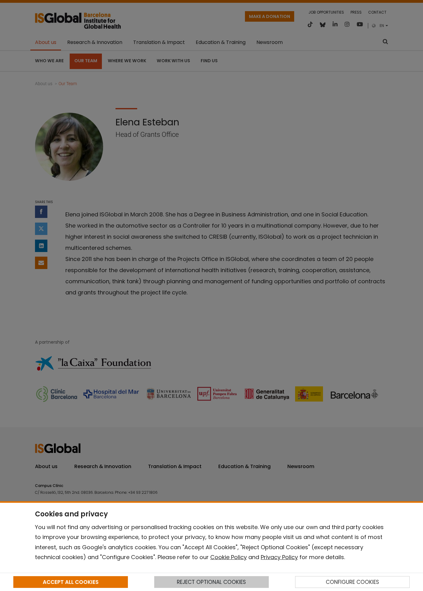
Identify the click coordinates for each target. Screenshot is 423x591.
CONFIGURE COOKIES (352, 582)
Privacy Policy (279, 557)
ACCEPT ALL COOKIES (70, 582)
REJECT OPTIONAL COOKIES (211, 582)
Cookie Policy (228, 557)
